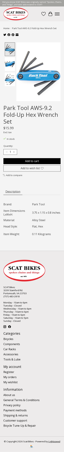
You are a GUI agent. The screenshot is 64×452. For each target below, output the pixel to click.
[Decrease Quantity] (6, 152)
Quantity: (8, 145)
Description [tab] (12, 191)
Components (11, 344)
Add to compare (14, 175)
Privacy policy (11, 405)
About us (9, 395)
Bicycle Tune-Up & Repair (19, 425)
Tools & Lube (11, 359)
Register (8, 372)
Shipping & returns (15, 415)
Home (6, 28)
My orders (10, 377)
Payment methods (15, 410)
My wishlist (10, 382)
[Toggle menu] (57, 14)
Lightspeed (54, 441)
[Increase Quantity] (14, 152)
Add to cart (32, 161)
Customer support (15, 420)
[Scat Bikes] (15, 13)
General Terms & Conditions (21, 400)
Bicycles (8, 339)
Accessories (10, 354)
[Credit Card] (31, 446)
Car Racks (9, 349)
